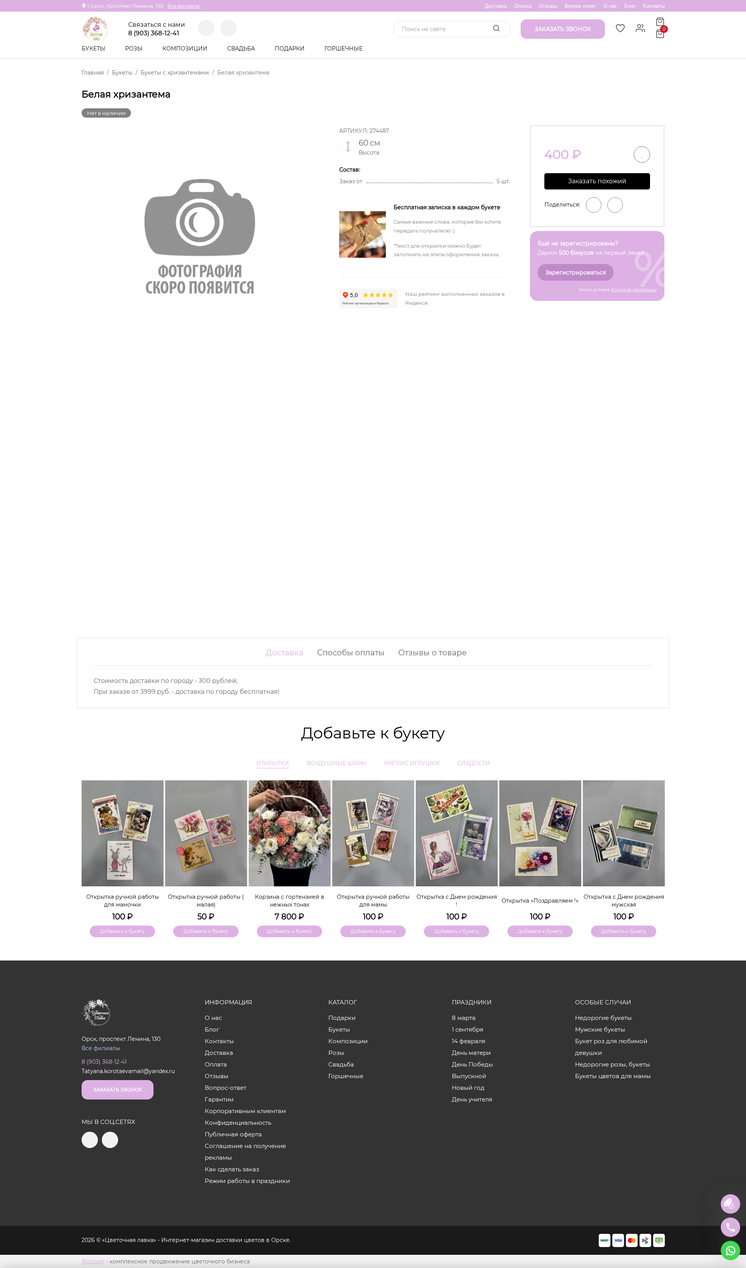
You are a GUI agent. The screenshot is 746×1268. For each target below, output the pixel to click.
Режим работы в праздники (247, 1181)
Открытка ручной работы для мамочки (122, 900)
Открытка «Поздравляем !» (540, 900)
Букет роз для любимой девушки (611, 1046)
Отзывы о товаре (432, 652)
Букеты (94, 48)
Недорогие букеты (603, 1017)
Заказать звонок (117, 1090)
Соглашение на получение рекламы (245, 1151)
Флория (93, 1261)
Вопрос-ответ (580, 6)
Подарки (290, 48)
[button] (655, 845)
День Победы (472, 1064)
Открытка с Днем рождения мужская (624, 900)
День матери (471, 1052)
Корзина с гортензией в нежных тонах (289, 900)
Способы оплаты (351, 652)
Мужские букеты (600, 1029)
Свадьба (241, 48)
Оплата (523, 6)
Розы (134, 48)
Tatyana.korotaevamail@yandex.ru (128, 1071)
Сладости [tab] (473, 763)
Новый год (468, 1087)
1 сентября (467, 1029)
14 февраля (468, 1041)
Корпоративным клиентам (245, 1111)
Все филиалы (183, 6)
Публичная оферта (233, 1134)
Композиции (185, 48)
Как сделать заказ (232, 1169)
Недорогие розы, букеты (612, 1064)
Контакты (654, 6)
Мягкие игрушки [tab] (412, 763)
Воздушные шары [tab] (337, 763)
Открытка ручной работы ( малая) (206, 900)
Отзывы (548, 6)
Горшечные (343, 48)
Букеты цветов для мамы (613, 1076)
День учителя (472, 1099)
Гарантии (219, 1099)
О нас (610, 6)
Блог (630, 6)
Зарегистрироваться (576, 272)
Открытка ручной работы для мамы (373, 900)
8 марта (464, 1017)
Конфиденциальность (238, 1122)
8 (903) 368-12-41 (153, 33)
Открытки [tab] (272, 763)
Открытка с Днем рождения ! (457, 900)
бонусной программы (634, 289)
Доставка (496, 6)
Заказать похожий (597, 181)
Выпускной (469, 1076)
